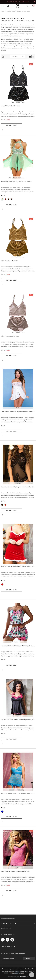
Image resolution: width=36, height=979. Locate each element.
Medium (18, 102)
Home (2, 11)
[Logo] (17, 6)
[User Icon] (27, 6)
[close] (34, 2)
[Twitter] (7, 940)
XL (23, 177)
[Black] (8, 199)
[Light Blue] (2, 811)
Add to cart (11, 125)
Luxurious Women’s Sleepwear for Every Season (18, 11)
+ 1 (26, 177)
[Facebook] (3, 940)
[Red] (5, 199)
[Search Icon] (8, 6)
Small (13, 102)
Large (23, 102)
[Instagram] (12, 940)
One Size (18, 408)
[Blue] (11, 199)
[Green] (2, 199)
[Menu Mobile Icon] (2, 6)
